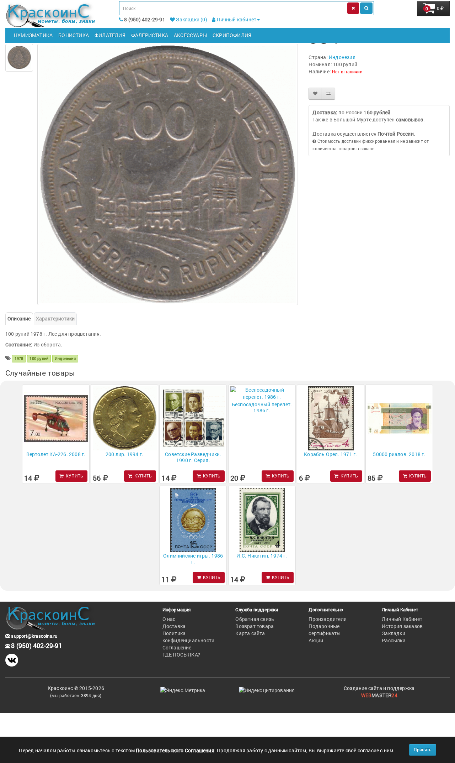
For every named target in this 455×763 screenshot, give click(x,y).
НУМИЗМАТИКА (33, 35)
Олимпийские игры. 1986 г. (193, 558)
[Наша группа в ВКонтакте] (11, 660)
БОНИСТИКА (73, 35)
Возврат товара (254, 626)
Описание (19, 318)
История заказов (402, 626)
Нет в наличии (347, 71)
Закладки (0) (191, 19)
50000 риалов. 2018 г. (399, 454)
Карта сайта (250, 633)
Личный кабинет (235, 19)
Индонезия (342, 57)
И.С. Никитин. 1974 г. (261, 555)
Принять (423, 749)
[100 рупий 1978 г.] (19, 58)
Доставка (174, 626)
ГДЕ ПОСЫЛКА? (181, 654)
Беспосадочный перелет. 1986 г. (262, 407)
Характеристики (55, 318)
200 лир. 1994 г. (124, 454)
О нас (169, 619)
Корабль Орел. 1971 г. (330, 454)
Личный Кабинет (402, 619)
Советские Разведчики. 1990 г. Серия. (193, 457)
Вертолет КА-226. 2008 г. (56, 454)
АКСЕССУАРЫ (190, 35)
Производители (328, 619)
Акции (316, 640)
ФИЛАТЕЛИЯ (110, 35)
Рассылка (394, 640)
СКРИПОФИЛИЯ (232, 35)
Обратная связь (254, 619)
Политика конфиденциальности (188, 637)
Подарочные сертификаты (325, 630)
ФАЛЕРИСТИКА (149, 35)
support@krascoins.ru (33, 636)
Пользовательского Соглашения (175, 750)
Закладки (393, 633)
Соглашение (177, 647)
